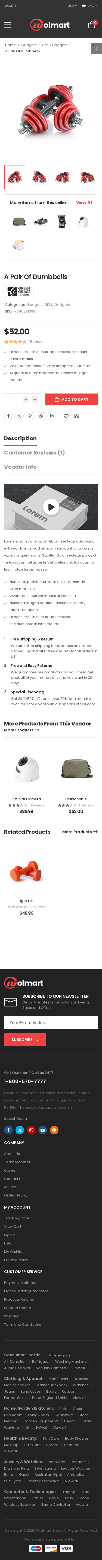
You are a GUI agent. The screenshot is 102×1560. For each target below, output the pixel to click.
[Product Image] (51, 110)
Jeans (9, 1391)
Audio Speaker (17, 1368)
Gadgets (29, 45)
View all (78, 1368)
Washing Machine (71, 1361)
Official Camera (26, 799)
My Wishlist (13, 1251)
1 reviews (36, 341)
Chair (77, 1408)
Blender (11, 1421)
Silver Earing (45, 1468)
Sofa (63, 1408)
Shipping (12, 1316)
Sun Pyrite (12, 1481)
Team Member (17, 1162)
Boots (51, 1391)
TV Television (58, 1355)
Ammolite (75, 1474)
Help (8, 1243)
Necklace (56, 1461)
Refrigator (41, 1361)
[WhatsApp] (41, 416)
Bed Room (13, 1414)
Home (10, 45)
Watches (81, 1385)
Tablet (37, 1498)
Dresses (81, 1378)
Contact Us (13, 1178)
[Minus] (26, 399)
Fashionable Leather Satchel (76, 801)
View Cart (12, 1226)
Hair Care (32, 1444)
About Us (12, 1153)
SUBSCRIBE (21, 1039)
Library (86, 1421)
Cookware (63, 1414)
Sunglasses (30, 1391)
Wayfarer (12, 1427)
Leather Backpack (51, 1385)
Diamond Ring (16, 1468)
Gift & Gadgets (54, 45)
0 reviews (37, 907)
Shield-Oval (36, 1427)
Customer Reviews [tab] (34, 452)
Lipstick (52, 1444)
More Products (19, 730)
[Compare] (76, 416)
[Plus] (35, 399)
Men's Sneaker (17, 1385)
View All (84, 202)
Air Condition (15, 1361)
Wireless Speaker (19, 1504)
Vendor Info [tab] (20, 467)
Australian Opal (48, 1474)
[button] (7, 24)
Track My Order (17, 1218)
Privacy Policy (16, 1260)
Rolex (9, 1474)
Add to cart (75, 399)
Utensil (84, 1414)
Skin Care (51, 1438)
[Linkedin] (52, 416)
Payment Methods (20, 1282)
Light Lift (26, 900)
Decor (69, 1421)
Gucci (24, 1474)
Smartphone (15, 1498)
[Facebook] (8, 416)
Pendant (78, 1461)
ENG (91, 6)
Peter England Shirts (49, 1397)
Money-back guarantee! (26, 1291)
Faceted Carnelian (43, 1481)
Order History (15, 1195)
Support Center (17, 1307)
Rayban (68, 1391)
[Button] (51, 507)
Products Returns (19, 1299)
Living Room (38, 1414)
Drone (83, 1498)
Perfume (71, 1444)
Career (10, 1170)
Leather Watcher (76, 1468)
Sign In (10, 1234)
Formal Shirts (15, 1397)
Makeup (11, 1444)
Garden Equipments (41, 1421)
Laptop (69, 1491)
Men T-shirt (58, 1378)
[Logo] (50, 25)
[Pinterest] (30, 416)
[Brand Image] (19, 291)
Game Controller (55, 1504)
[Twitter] (19, 416)
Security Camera (51, 1368)
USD (70, 6)
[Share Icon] (8, 1130)
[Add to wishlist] (66, 416)
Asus (68, 1498)
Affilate (10, 1186)
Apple (53, 1498)
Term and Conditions (22, 1324)
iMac (85, 1491)
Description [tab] (20, 438)
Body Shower (76, 1438)
